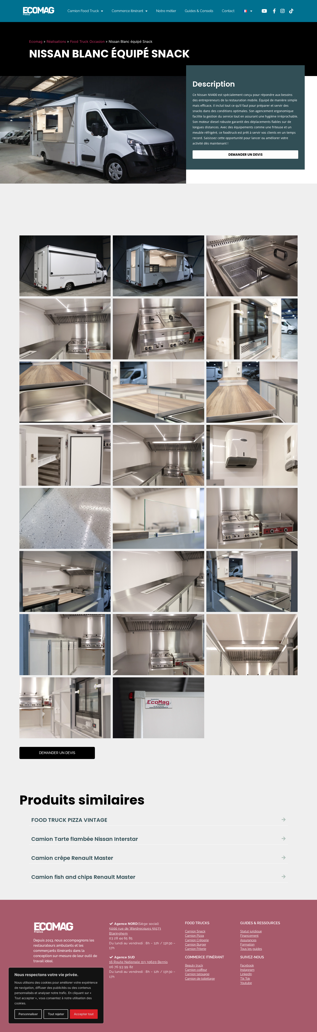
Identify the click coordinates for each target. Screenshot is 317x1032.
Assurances (248, 940)
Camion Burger (195, 944)
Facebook (247, 965)
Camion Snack (195, 931)
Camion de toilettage (200, 978)
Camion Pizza (194, 935)
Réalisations (56, 41)
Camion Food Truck (83, 11)
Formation (247, 944)
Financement (249, 935)
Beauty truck (194, 965)
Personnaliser (28, 1014)
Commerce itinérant (127, 11)
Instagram (247, 970)
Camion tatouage (197, 974)
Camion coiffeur (196, 970)
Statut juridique (251, 931)
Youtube (246, 983)
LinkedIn (246, 974)
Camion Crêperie (197, 940)
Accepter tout (84, 1014)
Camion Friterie (195, 949)
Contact (228, 11)
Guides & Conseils (199, 11)
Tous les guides (251, 949)
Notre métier (166, 11)
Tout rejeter (56, 1014)
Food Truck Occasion (87, 41)
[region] (56, 995)
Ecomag (35, 41)
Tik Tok (245, 978)
